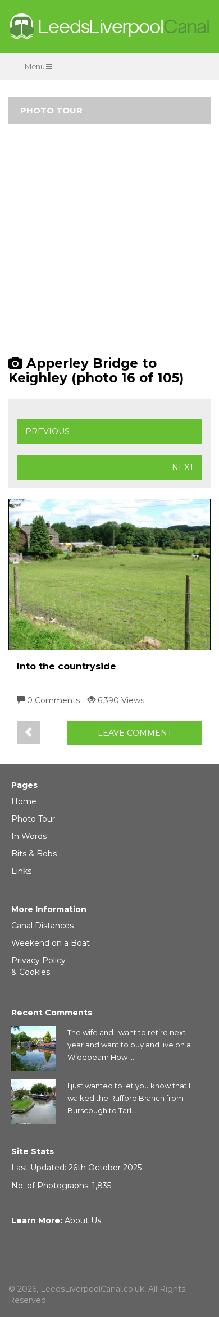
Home (23, 801)
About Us (83, 1220)
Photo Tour (33, 819)
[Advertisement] (109, 244)
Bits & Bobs (34, 854)
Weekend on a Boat (50, 943)
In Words (29, 836)
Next (183, 467)
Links (21, 871)
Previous (47, 431)
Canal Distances (42, 925)
